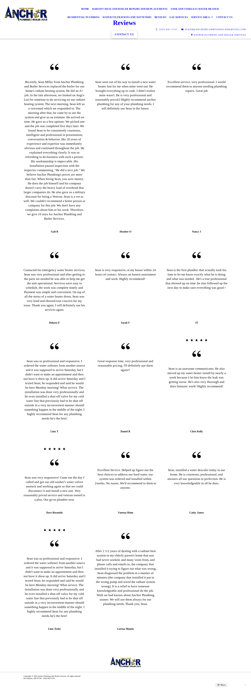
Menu (222, 685)
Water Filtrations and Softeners (127, 17)
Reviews (161, 17)
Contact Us (224, 17)
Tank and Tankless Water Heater (195, 9)
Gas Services (178, 17)
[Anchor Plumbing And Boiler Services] (26, 13)
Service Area (200, 17)
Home (85, 9)
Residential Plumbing (83, 17)
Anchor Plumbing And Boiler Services (219, 35)
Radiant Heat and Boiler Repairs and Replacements (130, 9)
